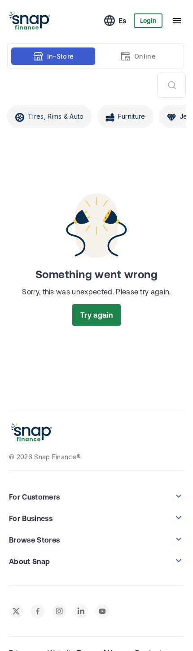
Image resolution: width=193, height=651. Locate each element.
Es (122, 21)
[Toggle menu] (177, 20)
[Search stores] (171, 85)
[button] (96, 496)
